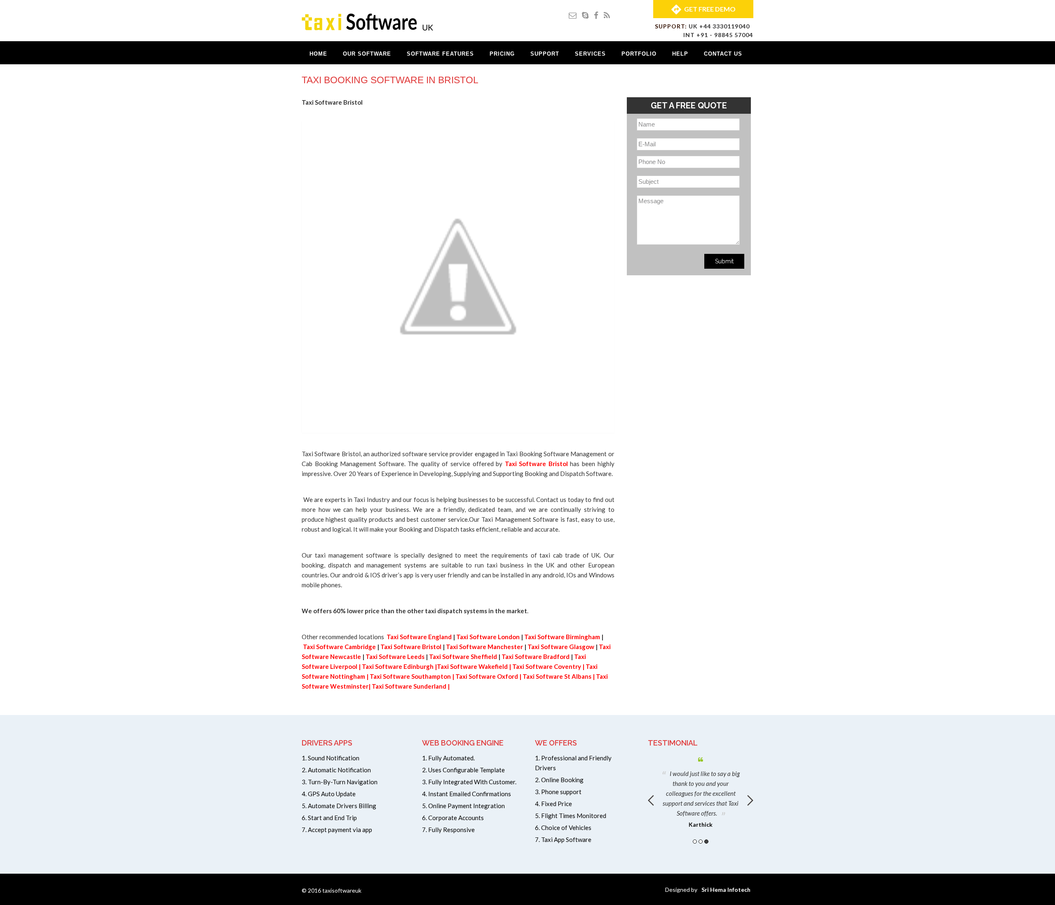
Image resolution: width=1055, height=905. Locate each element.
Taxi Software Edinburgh (398, 666)
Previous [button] (651, 800)
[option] (700, 791)
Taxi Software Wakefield (472, 666)
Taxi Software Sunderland (409, 686)
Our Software (367, 54)
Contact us (723, 54)
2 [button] (701, 841)
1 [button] (695, 841)
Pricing (502, 54)
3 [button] (706, 841)
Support (544, 54)
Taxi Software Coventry (546, 666)
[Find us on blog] (607, 15)
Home (318, 54)
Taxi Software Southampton (410, 676)
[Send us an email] (573, 15)
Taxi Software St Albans (557, 676)
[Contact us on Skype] (585, 15)
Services (590, 54)
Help (680, 54)
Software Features (440, 54)
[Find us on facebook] (596, 15)
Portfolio (638, 54)
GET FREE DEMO (710, 9)
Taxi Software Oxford (486, 676)
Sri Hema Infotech (725, 889)
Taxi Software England (420, 636)
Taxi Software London (488, 636)
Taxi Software (324, 646)
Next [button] (750, 800)
